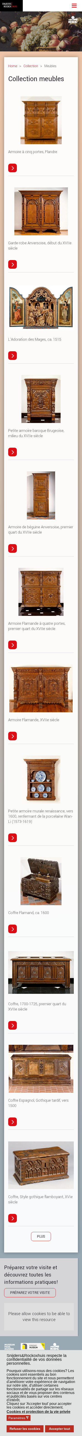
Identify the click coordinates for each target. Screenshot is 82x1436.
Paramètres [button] (18, 1418)
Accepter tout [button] (59, 1429)
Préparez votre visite (30, 1292)
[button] (39, 1411)
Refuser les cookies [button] (25, 1429)
